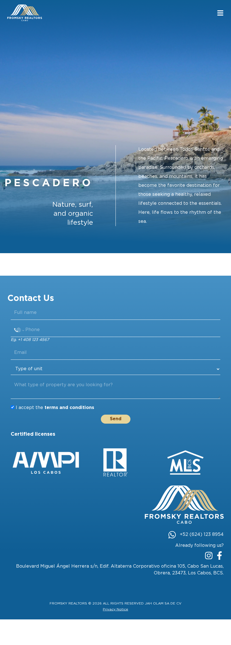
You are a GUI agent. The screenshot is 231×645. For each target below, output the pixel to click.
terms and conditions (69, 408)
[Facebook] (219, 555)
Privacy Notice (115, 609)
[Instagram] (209, 555)
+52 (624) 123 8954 (202, 534)
